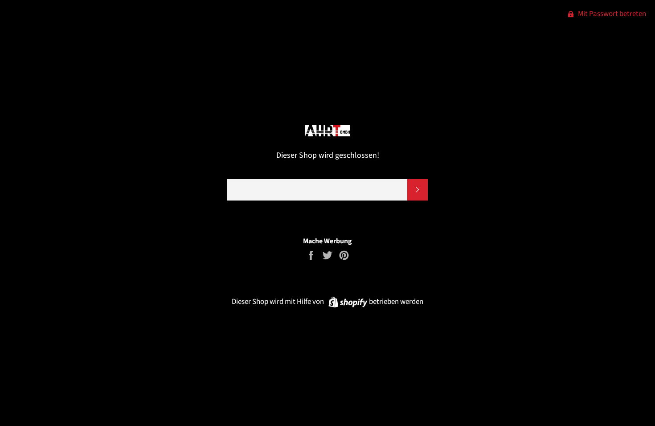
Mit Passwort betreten (611, 13)
